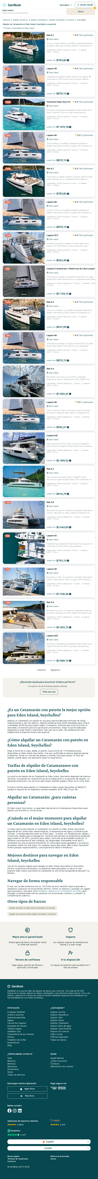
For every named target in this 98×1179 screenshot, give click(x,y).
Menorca (11, 1064)
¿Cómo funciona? (58, 1061)
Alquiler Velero (57, 1020)
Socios (53, 1159)
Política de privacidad (59, 1156)
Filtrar (86, 10)
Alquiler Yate (56, 1017)
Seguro (10, 1020)
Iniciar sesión (86, 4)
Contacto (54, 1064)
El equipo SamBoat (16, 1012)
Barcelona (12, 1066)
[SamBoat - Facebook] (9, 1111)
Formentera (12, 1069)
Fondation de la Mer (16, 1040)
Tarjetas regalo (14, 1028)
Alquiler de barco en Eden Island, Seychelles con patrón (32, 908)
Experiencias (13, 1042)
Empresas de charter (17, 1026)
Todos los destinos (16, 1075)
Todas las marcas (58, 1040)
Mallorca (11, 1061)
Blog (9, 1045)
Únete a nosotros (15, 1015)
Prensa (10, 1037)
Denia (10, 1072)
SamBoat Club (14, 1031)
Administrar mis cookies (61, 1066)
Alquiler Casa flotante (60, 1028)
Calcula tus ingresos (16, 1023)
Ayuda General (57, 1058)
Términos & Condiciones (17, 1159)
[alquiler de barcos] (12, 4)
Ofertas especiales (59, 1037)
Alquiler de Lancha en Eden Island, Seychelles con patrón (32, 914)
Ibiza (9, 1058)
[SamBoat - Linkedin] (20, 1111)
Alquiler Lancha (57, 1012)
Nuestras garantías (16, 1017)
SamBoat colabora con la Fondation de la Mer (59, 890)
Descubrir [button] (64, 4)
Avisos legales (13, 1156)
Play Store (29, 1096)
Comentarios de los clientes (20, 1034)
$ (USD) (48, 1148)
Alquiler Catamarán (59, 1023)
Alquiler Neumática (59, 1015)
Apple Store (29, 1088)
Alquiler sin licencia (59, 1031)
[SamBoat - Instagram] (15, 1111)
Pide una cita (49, 691)
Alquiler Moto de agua (60, 1026)
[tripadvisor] (14, 1130)
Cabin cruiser (56, 1034)
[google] (55, 1120)
